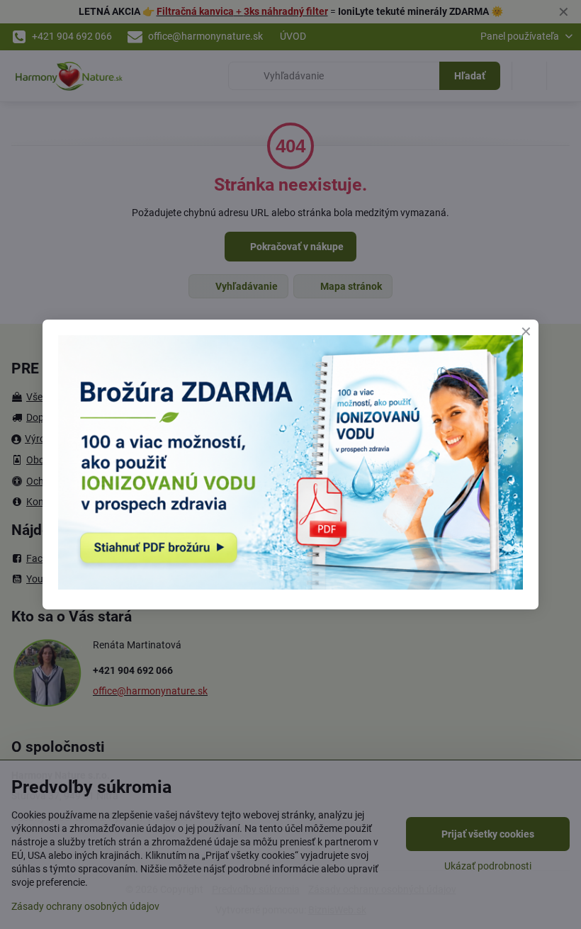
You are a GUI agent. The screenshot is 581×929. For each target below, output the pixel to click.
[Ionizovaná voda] (290, 586)
